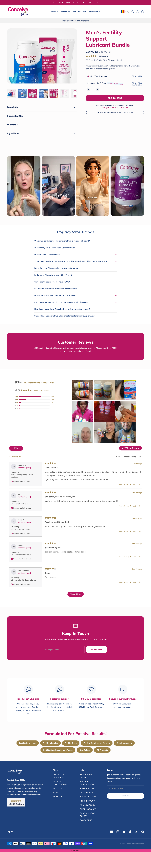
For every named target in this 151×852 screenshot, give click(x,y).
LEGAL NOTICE (86, 792)
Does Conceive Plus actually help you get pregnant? (75, 268)
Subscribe (96, 649)
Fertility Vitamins (50, 743)
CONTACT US (86, 820)
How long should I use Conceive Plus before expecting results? (75, 309)
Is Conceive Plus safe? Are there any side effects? (75, 288)
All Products (102, 750)
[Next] (98, 2)
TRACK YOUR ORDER (86, 775)
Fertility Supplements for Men (97, 743)
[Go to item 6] (64, 93)
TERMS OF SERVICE (89, 796)
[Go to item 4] (43, 93)
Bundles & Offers (124, 743)
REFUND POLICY (87, 801)
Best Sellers (84, 750)
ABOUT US (57, 788)
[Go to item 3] (32, 93)
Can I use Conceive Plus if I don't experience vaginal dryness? (75, 302)
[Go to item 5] (54, 93)
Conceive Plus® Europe (135, 844)
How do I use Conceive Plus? (75, 254)
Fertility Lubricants (27, 743)
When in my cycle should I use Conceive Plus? (75, 247)
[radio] (88, 76)
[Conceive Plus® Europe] (18, 11)
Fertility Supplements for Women (58, 750)
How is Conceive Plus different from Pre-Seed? (75, 295)
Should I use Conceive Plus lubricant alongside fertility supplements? (75, 316)
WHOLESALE (59, 796)
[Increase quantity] (97, 89)
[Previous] (53, 2)
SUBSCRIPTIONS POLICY (87, 814)
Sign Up (125, 796)
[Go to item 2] (22, 93)
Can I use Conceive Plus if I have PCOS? (75, 281)
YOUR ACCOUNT (87, 788)
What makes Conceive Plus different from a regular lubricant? (75, 240)
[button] (97, 56)
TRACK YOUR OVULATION (59, 775)
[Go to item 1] (11, 93)
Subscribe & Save (106, 83)
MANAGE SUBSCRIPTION (87, 782)
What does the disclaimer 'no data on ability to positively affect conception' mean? (75, 261)
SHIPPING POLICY (88, 809)
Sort (118, 456)
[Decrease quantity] (88, 89)
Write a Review (133, 448)
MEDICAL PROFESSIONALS (60, 782)
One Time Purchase (99, 76)
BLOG (55, 792)
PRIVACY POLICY (87, 805)
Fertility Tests (71, 743)
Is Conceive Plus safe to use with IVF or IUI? (75, 275)
